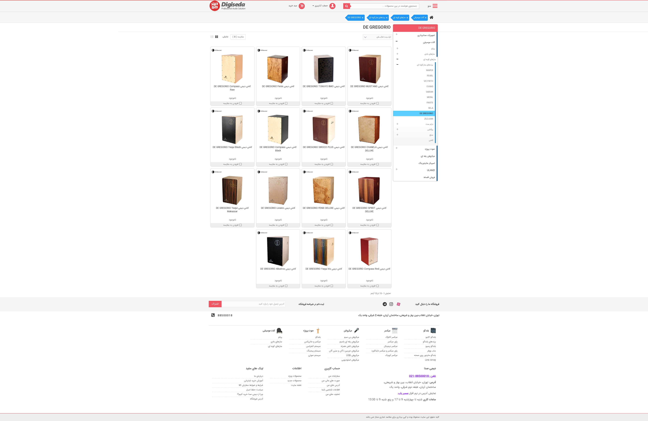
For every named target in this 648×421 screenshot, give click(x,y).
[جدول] (216, 36)
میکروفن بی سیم (351, 337)
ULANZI (431, 170)
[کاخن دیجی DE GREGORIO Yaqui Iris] (324, 251)
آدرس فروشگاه (256, 399)
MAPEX (429, 70)
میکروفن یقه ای (428, 156)
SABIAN (429, 92)
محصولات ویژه (294, 376)
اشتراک (215, 304)
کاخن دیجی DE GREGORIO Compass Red (369, 269)
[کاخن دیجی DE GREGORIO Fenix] (278, 69)
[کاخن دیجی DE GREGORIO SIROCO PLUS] (324, 129)
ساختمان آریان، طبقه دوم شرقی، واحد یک (413, 387)
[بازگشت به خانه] (431, 17)
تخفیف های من (333, 394)
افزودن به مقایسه (367, 103)
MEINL (430, 97)
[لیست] (211, 36)
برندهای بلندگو (429, 342)
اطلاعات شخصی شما (331, 390)
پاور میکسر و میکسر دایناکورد (384, 351)
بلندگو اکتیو (431, 337)
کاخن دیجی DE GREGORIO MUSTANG (369, 86)
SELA (430, 108)
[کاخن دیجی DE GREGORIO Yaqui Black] (232, 129)
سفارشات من (334, 376)
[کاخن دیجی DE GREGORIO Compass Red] (369, 251)
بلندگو (318, 337)
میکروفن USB (352, 355)
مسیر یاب (403, 393)
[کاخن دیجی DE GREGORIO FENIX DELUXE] (324, 190)
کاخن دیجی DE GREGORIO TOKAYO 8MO (324, 86)
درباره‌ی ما (258, 376)
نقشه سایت (296, 385)
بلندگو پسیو (431, 346)
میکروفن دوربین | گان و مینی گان (344, 351)
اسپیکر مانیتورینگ (426, 163)
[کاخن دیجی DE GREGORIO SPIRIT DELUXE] (369, 190)
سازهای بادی (430, 54)
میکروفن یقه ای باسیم (349, 342)
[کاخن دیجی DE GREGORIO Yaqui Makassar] (232, 190)
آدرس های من (333, 385)
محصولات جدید (294, 381)
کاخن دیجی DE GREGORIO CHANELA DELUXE (369, 149)
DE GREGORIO (426, 113)
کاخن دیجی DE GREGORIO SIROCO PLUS (324, 147)
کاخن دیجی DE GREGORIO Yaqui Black (232, 147)
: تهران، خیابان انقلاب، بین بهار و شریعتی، (410, 382)
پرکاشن (430, 129)
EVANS (430, 86)
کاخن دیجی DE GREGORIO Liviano (278, 208)
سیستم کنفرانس (313, 346)
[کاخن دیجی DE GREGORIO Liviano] (278, 190)
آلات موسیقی (429, 42)
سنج (431, 135)
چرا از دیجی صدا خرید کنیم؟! (250, 394)
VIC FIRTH (428, 81)
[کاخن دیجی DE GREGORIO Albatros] (278, 251)
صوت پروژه (430, 149)
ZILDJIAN (428, 119)
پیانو (433, 48)
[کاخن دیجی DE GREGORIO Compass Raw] (232, 69)
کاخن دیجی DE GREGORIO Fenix (278, 86)
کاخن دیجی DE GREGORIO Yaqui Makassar (232, 209)
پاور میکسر (392, 342)
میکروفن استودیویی (350, 360)
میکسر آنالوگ (391, 337)
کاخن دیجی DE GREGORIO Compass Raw (232, 88)
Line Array (430, 360)
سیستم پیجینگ (314, 351)
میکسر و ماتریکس (312, 342)
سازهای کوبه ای (429, 59)
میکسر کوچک (391, 355)
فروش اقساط (429, 177)
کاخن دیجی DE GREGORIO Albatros (278, 269)
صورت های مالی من (331, 381)
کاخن (431, 140)
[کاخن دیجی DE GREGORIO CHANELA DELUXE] (369, 129)
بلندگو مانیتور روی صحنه (425, 355)
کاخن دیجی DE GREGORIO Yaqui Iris (324, 269)
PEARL (430, 75)
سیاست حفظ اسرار (254, 390)
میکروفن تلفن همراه (350, 346)
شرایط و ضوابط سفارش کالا (251, 385)
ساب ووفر (431, 351)
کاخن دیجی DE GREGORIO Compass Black (278, 149)
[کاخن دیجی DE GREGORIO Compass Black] (278, 129)
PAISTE (430, 102)
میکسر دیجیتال (390, 346)
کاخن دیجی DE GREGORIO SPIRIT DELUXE (369, 209)
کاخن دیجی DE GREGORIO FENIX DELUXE (324, 208)
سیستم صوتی (314, 355)
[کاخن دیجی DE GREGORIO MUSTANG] (369, 69)
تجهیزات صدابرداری (426, 35)
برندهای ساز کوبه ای (425, 65)
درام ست (429, 124)
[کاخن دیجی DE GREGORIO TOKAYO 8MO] (324, 69)
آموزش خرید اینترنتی (253, 381)
